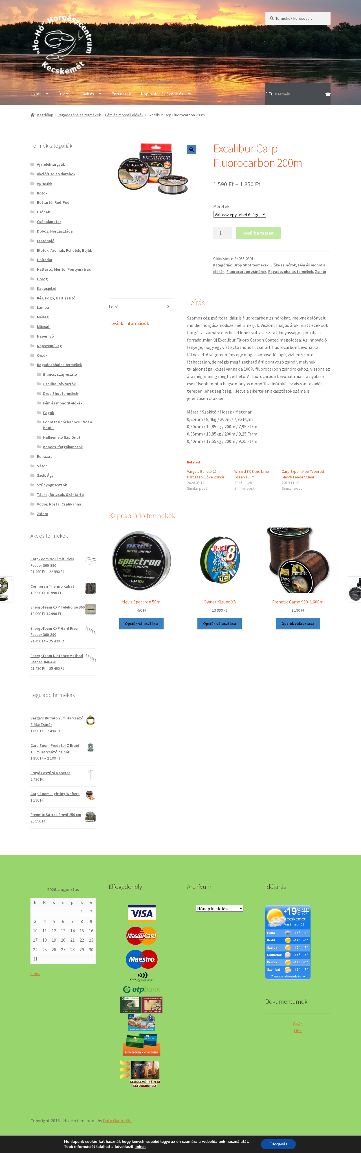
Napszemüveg (49, 345)
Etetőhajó (45, 240)
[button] (191, 149)
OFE (298, 1030)
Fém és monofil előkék (124, 114)
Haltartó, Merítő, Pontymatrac (64, 269)
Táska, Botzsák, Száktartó (60, 494)
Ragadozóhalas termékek (79, 114)
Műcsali (43, 326)
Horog (42, 278)
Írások (64, 94)
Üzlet (35, 94)
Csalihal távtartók (59, 383)
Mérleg (43, 317)
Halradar (44, 259)
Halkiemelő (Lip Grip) (61, 437)
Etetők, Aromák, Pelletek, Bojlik (64, 250)
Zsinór (320, 271)
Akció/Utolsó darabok (56, 173)
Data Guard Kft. (117, 1120)
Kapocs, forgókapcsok (63, 446)
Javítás (87, 94)
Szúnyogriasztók (52, 484)
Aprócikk (44, 183)
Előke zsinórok (283, 265)
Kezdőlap (45, 114)
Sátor (42, 466)
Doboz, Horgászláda (55, 231)
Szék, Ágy (45, 475)
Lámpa (43, 307)
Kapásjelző (46, 288)
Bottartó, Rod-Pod (53, 202)
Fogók (48, 412)
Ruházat (44, 456)
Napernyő (45, 336)
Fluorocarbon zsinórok (246, 271)
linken (140, 1146)
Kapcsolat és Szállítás (162, 94)
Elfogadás (278, 1144)
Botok (42, 193)
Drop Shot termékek (251, 265)
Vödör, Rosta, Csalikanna (59, 504)
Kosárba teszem (259, 233)
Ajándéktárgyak (51, 164)
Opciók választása (141, 623)
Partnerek (121, 94)
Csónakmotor (49, 221)
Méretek (221, 206)
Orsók (42, 355)
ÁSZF (298, 1023)
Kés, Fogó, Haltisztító (56, 298)
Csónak (43, 212)
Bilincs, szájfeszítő (60, 374)
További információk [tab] (129, 323)
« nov (35, 973)
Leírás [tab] (114, 306)
